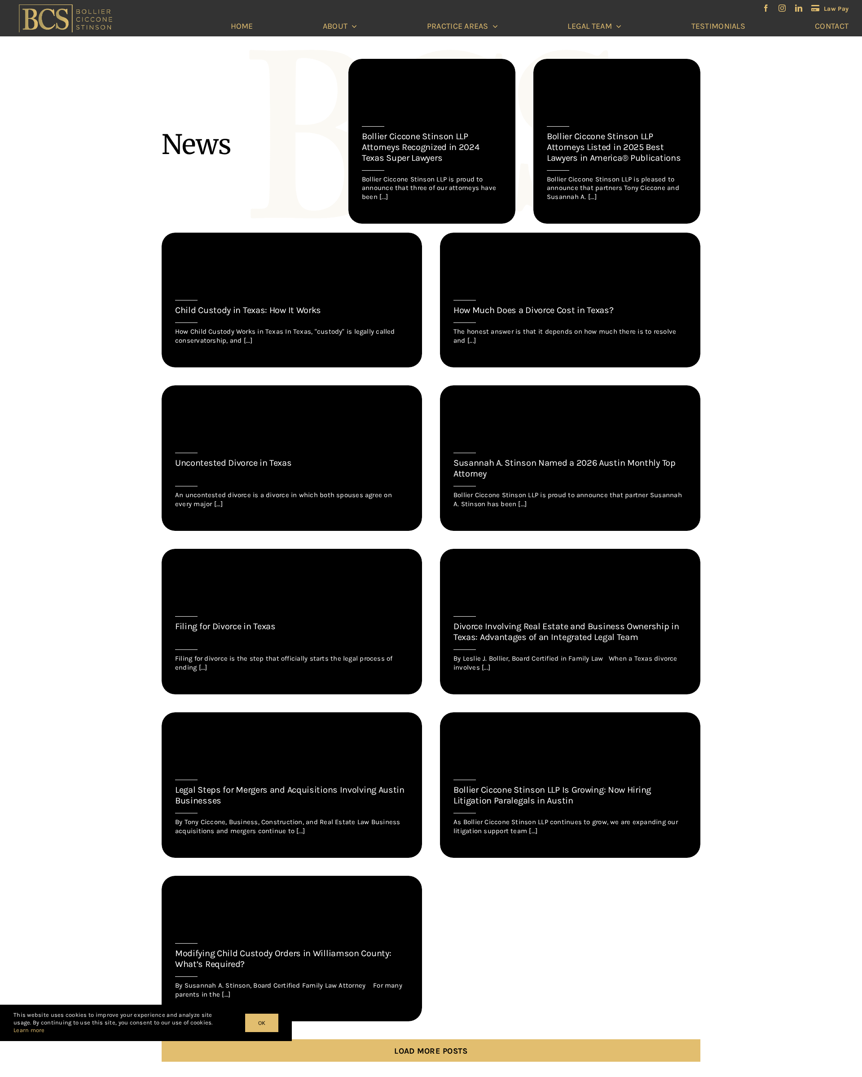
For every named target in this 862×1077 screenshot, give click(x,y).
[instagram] (782, 8)
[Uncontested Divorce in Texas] (292, 458)
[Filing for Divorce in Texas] (292, 621)
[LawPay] (830, 8)
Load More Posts (430, 1051)
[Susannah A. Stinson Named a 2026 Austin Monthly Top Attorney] (570, 458)
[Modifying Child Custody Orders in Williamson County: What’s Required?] (292, 948)
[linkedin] (798, 8)
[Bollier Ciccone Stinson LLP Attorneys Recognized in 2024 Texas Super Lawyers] (431, 141)
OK (261, 1023)
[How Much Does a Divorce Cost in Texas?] (570, 300)
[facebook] (766, 8)
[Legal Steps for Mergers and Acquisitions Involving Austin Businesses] (292, 785)
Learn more (29, 1030)
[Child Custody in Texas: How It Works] (292, 300)
